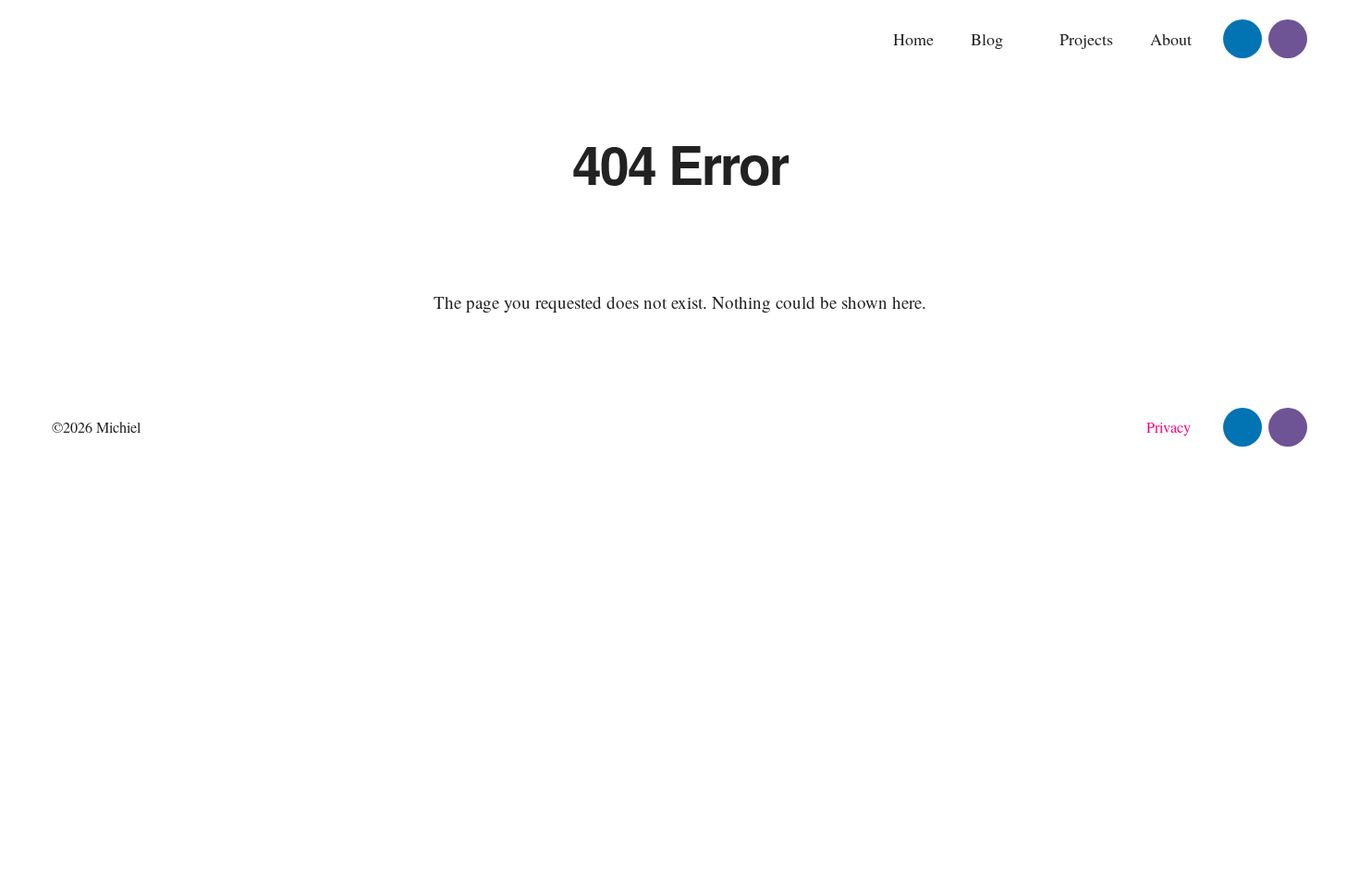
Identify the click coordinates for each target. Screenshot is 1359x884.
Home (913, 39)
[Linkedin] (1242, 38)
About (1171, 39)
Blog (987, 39)
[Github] (1287, 38)
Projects (1086, 39)
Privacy (1168, 427)
